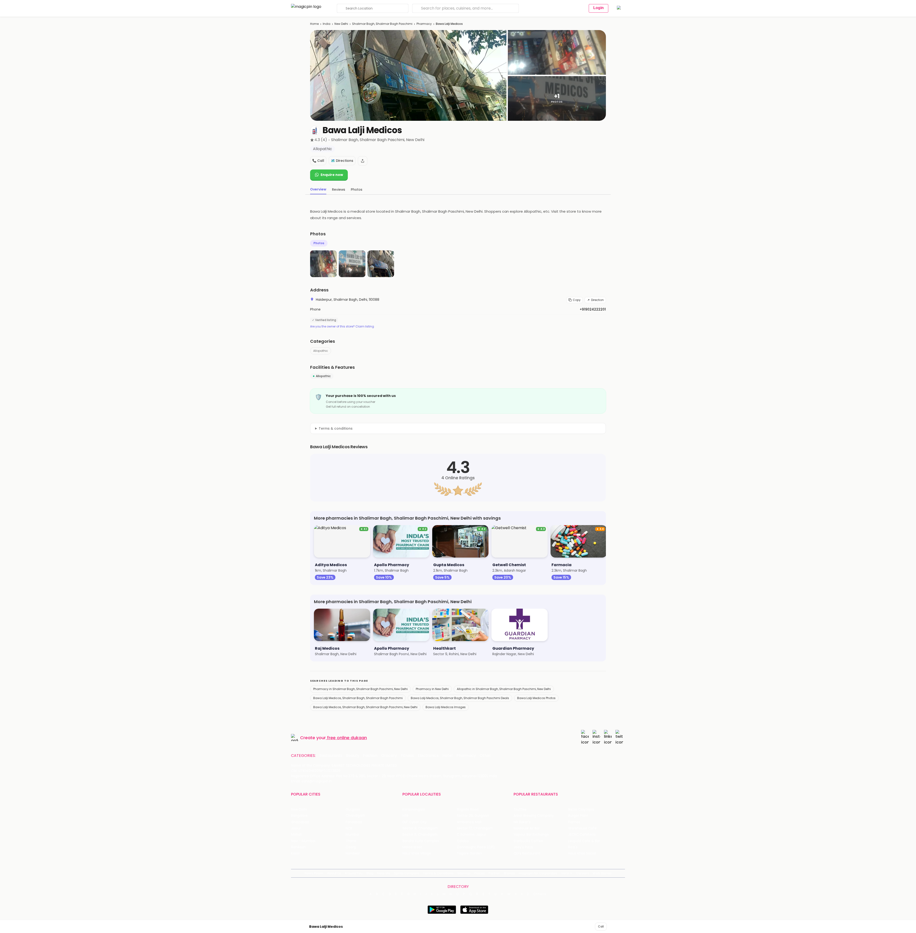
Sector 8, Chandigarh (420, 828)
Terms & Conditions (438, 873)
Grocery (389, 755)
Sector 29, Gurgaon (473, 815)
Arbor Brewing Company (534, 815)
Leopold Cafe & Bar (584, 841)
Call (601, 926)
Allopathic (320, 351)
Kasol (295, 853)
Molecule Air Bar (527, 828)
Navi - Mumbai (303, 841)
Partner (494, 873)
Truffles (520, 809)
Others (539, 894)
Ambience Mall (469, 822)
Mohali (296, 834)
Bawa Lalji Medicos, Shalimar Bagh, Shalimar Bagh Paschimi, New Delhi (365, 707)
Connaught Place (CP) (476, 847)
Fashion (370, 755)
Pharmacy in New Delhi (432, 689)
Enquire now (332, 174)
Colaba (463, 841)
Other (485, 755)
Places (479, 873)
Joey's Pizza (523, 847)
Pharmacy (424, 24)
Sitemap (463, 873)
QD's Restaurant (527, 853)
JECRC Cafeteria (582, 834)
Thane (351, 841)
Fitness (407, 755)
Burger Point (578, 815)
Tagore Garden (469, 853)
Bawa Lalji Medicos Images (446, 707)
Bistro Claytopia (581, 809)
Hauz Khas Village (416, 853)
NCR (349, 828)
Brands (509, 873)
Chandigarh (355, 815)
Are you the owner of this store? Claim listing (342, 326)
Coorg (351, 847)
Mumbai (352, 834)
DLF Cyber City (414, 822)
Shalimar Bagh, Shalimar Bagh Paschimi (382, 24)
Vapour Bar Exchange (531, 834)
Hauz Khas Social (582, 853)
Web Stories (602, 873)
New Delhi (341, 24)
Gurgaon (353, 809)
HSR (405, 815)
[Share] (362, 161)
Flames (574, 822)
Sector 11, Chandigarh (419, 834)
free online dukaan (347, 738)
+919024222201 (593, 309)
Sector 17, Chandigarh (475, 828)
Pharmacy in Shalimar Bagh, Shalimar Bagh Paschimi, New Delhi (360, 689)
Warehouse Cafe (582, 828)
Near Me (383, 873)
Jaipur (296, 828)
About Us (334, 873)
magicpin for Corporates (538, 873)
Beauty (352, 755)
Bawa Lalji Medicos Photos (536, 698)
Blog (369, 873)
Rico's (573, 847)
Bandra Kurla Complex (420, 841)
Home (314, 24)
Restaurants (330, 755)
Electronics (428, 755)
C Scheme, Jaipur (471, 834)
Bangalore (299, 815)
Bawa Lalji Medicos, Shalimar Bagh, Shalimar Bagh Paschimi (358, 698)
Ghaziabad (300, 822)
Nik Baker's (522, 822)
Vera (565, 873)
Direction (597, 300)
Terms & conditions (336, 428)
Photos (318, 243)
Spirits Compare (406, 873)
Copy (577, 300)
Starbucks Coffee (528, 841)
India (326, 24)
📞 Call (318, 160)
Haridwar (353, 853)
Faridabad (354, 822)
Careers (582, 873)
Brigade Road (468, 809)
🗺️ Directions (342, 160)
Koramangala (413, 809)
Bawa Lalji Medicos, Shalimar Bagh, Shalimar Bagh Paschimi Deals (460, 698)
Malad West (412, 847)
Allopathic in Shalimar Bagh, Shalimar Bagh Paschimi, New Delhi (504, 689)
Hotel (447, 755)
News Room (314, 873)
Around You (354, 873)
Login (598, 8)
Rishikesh (298, 847)
